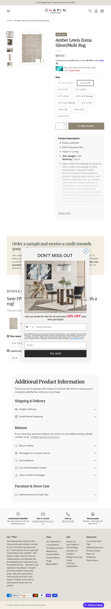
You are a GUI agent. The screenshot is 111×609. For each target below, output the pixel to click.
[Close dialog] (86, 251)
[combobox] (29, 327)
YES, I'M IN (55, 353)
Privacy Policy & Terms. (77, 338)
